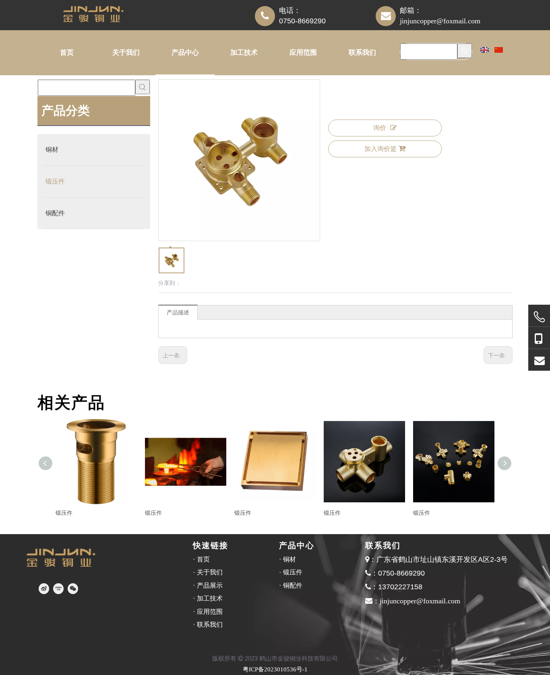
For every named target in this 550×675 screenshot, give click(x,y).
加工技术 (210, 598)
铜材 (289, 559)
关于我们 (210, 572)
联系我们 (210, 624)
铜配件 (292, 585)
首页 (203, 559)
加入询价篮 (380, 148)
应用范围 (210, 611)
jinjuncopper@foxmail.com (440, 21)
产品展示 (210, 585)
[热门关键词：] (464, 50)
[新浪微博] (44, 588)
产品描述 (178, 313)
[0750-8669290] (539, 317)
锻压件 (64, 513)
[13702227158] (539, 338)
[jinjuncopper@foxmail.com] (539, 360)
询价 (379, 127)
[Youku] (58, 588)
